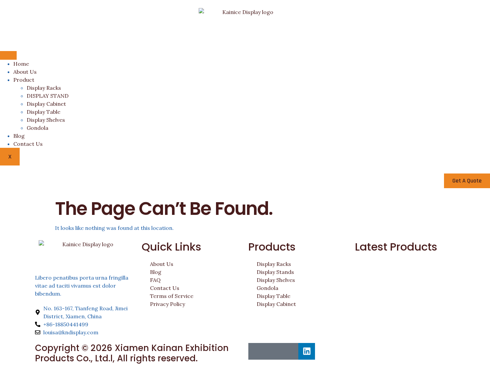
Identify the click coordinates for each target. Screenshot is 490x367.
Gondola (37, 127)
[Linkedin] (306, 351)
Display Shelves (46, 119)
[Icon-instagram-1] (273, 351)
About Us (25, 71)
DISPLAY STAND (48, 95)
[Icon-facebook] (256, 351)
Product (23, 79)
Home (21, 63)
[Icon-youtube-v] (290, 351)
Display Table (43, 111)
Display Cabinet (46, 103)
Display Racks (44, 87)
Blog (19, 135)
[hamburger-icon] (8, 55)
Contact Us (28, 143)
